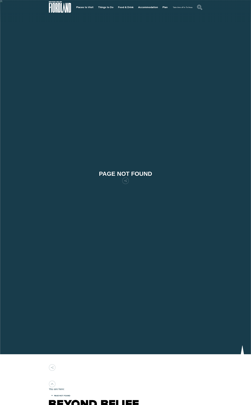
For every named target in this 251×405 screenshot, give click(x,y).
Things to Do (105, 7)
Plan (165, 7)
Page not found (62, 396)
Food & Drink (126, 7)
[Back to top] (52, 384)
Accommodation (148, 7)
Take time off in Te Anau (183, 7)
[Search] (199, 9)
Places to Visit (84, 7)
